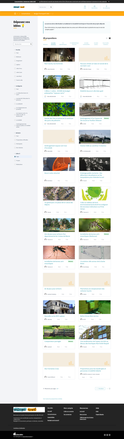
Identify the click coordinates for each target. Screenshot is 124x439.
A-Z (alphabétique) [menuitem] (63, 43)
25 (57, 388)
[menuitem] (22, 44)
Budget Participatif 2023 (41, 14)
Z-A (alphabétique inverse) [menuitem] (74, 43)
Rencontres (83, 414)
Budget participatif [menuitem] (53, 420)
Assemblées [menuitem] (51, 417)
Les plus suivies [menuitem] (96, 43)
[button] (17, 49)
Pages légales (100, 414)
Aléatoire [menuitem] (45, 44)
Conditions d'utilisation (19, 428)
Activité (82, 411)
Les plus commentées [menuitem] (86, 43)
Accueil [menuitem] (50, 411)
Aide (97, 411)
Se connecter (68, 414)
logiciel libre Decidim (28, 436)
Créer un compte (69, 411)
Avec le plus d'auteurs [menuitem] (106, 43)
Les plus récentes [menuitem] (53, 43)
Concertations (25, 14)
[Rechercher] (51, 7)
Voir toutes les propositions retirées (52, 399)
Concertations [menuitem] (52, 414)
